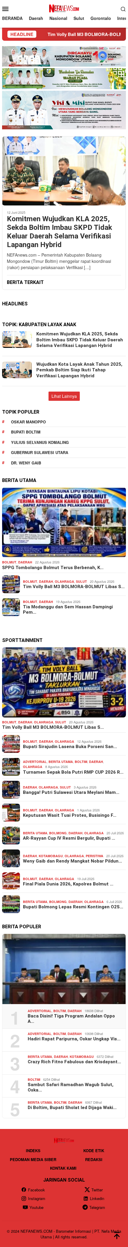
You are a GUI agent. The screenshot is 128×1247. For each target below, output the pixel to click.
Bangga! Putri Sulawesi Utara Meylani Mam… (71, 792)
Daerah (25, 562)
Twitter (97, 1190)
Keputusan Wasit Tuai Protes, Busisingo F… (69, 815)
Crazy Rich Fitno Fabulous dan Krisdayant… (74, 1061)
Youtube (36, 1207)
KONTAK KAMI (63, 1168)
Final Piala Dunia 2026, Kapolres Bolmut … (68, 884)
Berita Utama (61, 761)
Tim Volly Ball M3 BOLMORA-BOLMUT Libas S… (74, 586)
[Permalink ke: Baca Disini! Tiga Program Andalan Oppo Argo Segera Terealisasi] (64, 969)
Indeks (33, 1150)
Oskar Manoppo (28, 422)
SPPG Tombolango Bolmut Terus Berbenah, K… (53, 567)
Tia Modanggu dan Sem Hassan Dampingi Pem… (68, 609)
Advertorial (35, 761)
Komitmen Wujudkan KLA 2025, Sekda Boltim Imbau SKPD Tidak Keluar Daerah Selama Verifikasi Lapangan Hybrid (59, 232)
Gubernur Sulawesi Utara (39, 452)
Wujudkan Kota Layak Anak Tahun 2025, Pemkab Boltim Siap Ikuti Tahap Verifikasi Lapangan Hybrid (79, 370)
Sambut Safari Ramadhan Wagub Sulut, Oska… (70, 1087)
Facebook (36, 1190)
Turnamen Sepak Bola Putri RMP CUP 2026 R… (73, 772)
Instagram (36, 1198)
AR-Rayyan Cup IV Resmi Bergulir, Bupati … (69, 838)
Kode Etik (93, 1150)
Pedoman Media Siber (33, 1159)
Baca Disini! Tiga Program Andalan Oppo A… (71, 1018)
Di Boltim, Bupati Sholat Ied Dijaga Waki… (72, 1107)
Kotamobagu (51, 856)
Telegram (97, 1207)
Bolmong (58, 833)
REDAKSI (93, 1159)
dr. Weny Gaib (26, 463)
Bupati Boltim (25, 432)
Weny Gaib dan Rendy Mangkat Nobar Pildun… (72, 861)
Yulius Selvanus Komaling (40, 442)
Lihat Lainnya (64, 396)
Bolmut (9, 562)
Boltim (81, 761)
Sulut (81, 581)
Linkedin (97, 1198)
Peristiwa (94, 856)
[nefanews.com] (64, 8)
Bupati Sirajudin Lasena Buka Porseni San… (70, 746)
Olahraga (64, 581)
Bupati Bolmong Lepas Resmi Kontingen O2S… (73, 907)
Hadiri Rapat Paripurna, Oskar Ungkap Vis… (74, 1039)
